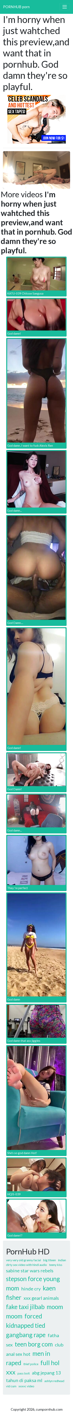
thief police (30, 1364)
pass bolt (24, 1373)
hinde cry (31, 1288)
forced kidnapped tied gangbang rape (26, 1325)
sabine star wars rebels (29, 1270)
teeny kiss (55, 1264)
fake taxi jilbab (25, 1306)
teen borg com (34, 1344)
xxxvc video (26, 1386)
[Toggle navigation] (64, 7)
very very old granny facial (23, 1260)
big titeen (49, 1260)
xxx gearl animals (41, 1298)
